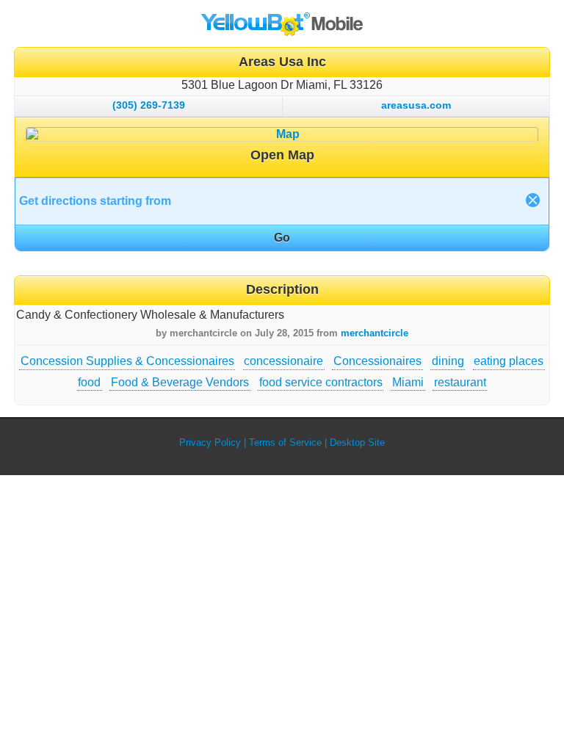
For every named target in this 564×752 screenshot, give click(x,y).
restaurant (460, 382)
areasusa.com (416, 105)
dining (448, 361)
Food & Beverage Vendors (180, 382)
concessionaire (283, 361)
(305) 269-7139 (148, 105)
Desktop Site (357, 442)
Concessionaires (377, 361)
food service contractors (321, 382)
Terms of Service (285, 442)
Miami (408, 382)
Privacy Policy (210, 442)
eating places (508, 361)
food (89, 382)
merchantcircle (374, 333)
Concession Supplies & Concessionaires (127, 361)
